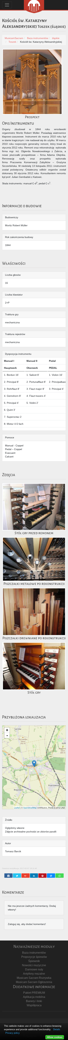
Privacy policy (12, 1033)
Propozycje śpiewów (34, 956)
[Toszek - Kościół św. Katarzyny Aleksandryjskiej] (34, 763)
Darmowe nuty (34, 969)
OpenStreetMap (30, 807)
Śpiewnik (34, 961)
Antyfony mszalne (34, 973)
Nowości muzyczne (34, 965)
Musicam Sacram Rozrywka (34, 977)
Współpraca (34, 1005)
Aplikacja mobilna (34, 996)
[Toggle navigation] (7, 4)
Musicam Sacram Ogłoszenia (34, 982)
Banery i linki (34, 1001)
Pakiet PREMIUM (34, 992)
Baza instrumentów (34, 952)
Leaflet (17, 807)
